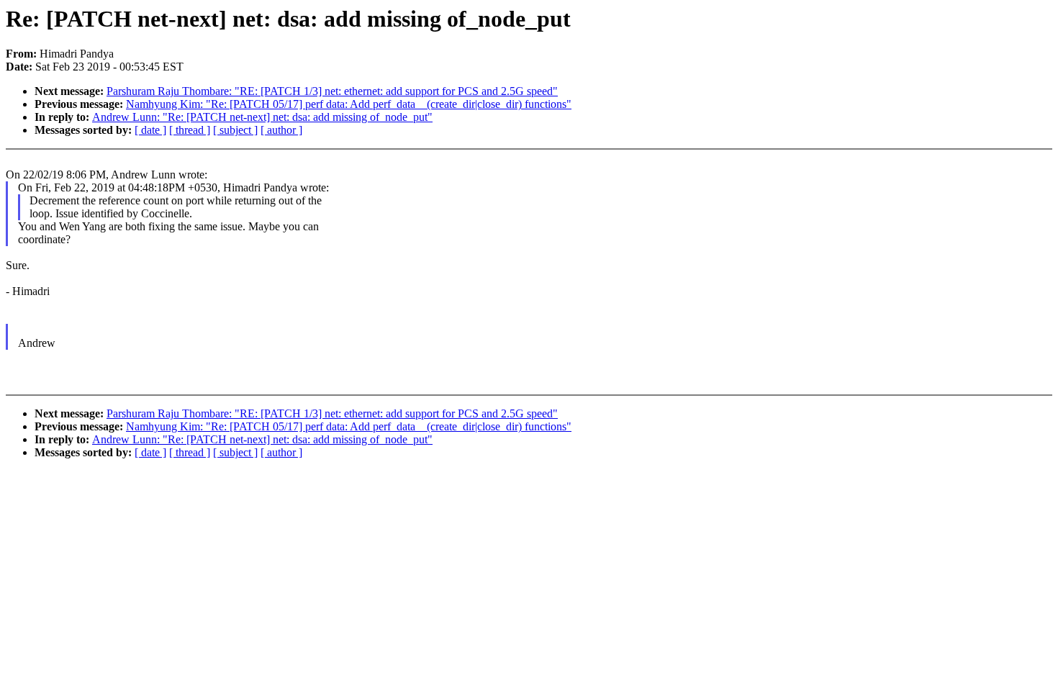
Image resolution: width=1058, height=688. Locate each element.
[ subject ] (235, 130)
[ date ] (150, 130)
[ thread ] (189, 130)
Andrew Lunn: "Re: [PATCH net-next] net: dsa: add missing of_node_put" (262, 117)
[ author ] (281, 130)
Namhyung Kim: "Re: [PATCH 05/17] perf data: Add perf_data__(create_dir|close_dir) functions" (348, 104)
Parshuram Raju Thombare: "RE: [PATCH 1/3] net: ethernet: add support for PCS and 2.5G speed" (332, 91)
